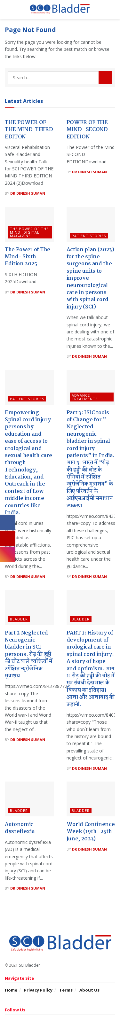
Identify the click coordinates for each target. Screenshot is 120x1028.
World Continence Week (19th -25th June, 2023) (91, 831)
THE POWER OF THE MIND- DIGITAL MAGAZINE (29, 232)
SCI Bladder (29, 965)
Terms (66, 990)
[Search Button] (105, 77)
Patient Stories (89, 235)
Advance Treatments (85, 397)
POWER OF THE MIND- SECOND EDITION (87, 129)
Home (11, 990)
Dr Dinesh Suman (27, 193)
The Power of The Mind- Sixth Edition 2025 (27, 257)
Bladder (19, 619)
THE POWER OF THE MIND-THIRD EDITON (29, 129)
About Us (89, 990)
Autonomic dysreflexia (19, 828)
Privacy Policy (38, 990)
